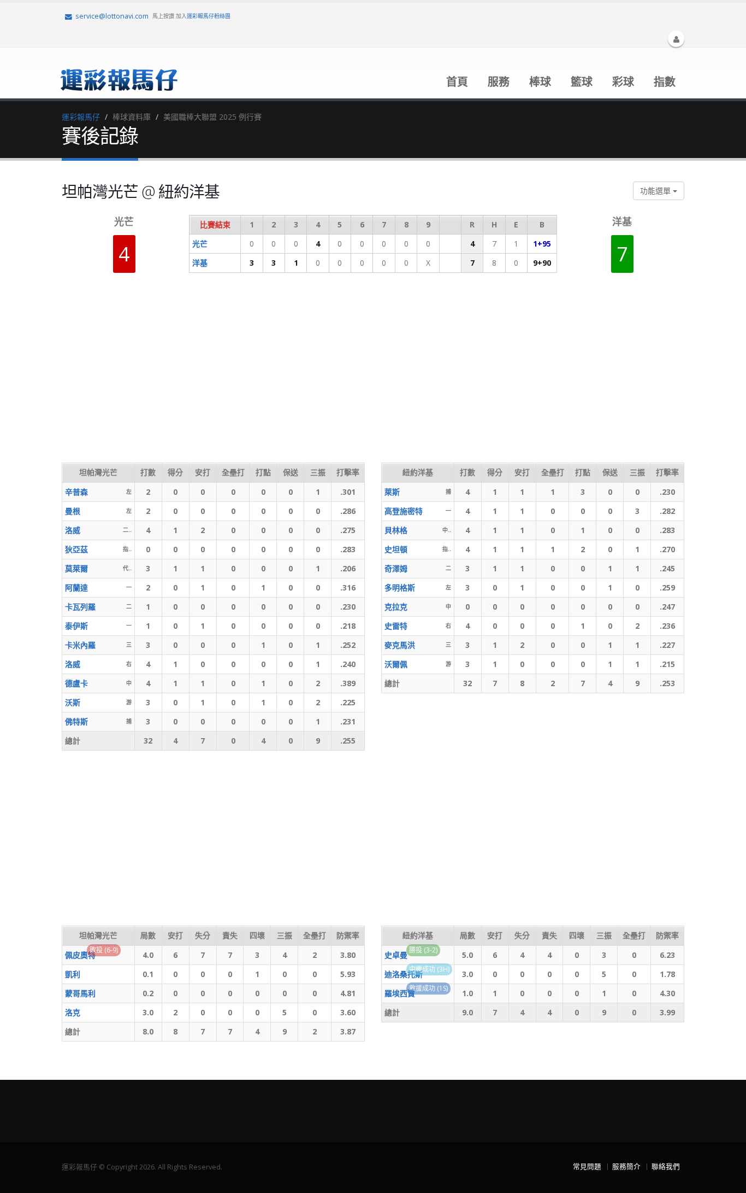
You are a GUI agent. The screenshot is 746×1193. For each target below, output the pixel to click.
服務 (499, 81)
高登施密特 (403, 511)
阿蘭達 (76, 587)
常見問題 (587, 1166)
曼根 (72, 511)
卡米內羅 (80, 645)
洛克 (72, 1012)
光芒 (200, 243)
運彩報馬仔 (81, 117)
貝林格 (395, 530)
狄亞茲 (76, 549)
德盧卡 (76, 683)
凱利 (72, 974)
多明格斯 (399, 587)
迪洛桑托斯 (403, 974)
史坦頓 (395, 549)
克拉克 (395, 606)
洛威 (72, 530)
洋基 (200, 263)
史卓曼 (395, 955)
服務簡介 (626, 1166)
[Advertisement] (260, 375)
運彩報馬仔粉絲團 (208, 16)
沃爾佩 (395, 664)
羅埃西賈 (399, 993)
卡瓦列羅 (80, 606)
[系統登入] (676, 39)
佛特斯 (76, 721)
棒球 (540, 81)
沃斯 (72, 702)
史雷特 (395, 626)
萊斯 (392, 492)
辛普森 (76, 492)
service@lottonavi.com (112, 16)
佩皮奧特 (80, 955)
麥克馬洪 (399, 645)
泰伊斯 (76, 626)
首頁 (457, 81)
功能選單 (656, 190)
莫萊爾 (76, 568)
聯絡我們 (666, 1166)
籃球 (582, 81)
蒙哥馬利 (80, 993)
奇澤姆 (395, 568)
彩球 (623, 81)
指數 (665, 81)
